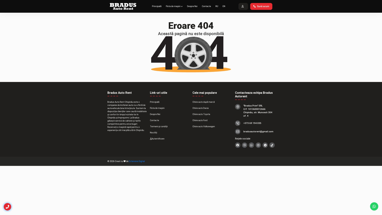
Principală (156, 6)
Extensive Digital (137, 161)
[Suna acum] (5, 205)
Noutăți (153, 132)
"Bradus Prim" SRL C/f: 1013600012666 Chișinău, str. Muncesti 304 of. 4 (257, 110)
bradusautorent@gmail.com (258, 131)
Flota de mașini (173, 6)
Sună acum (263, 6)
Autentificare (158, 139)
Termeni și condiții (159, 126)
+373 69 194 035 (252, 123)
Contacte (206, 6)
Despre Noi (192, 6)
